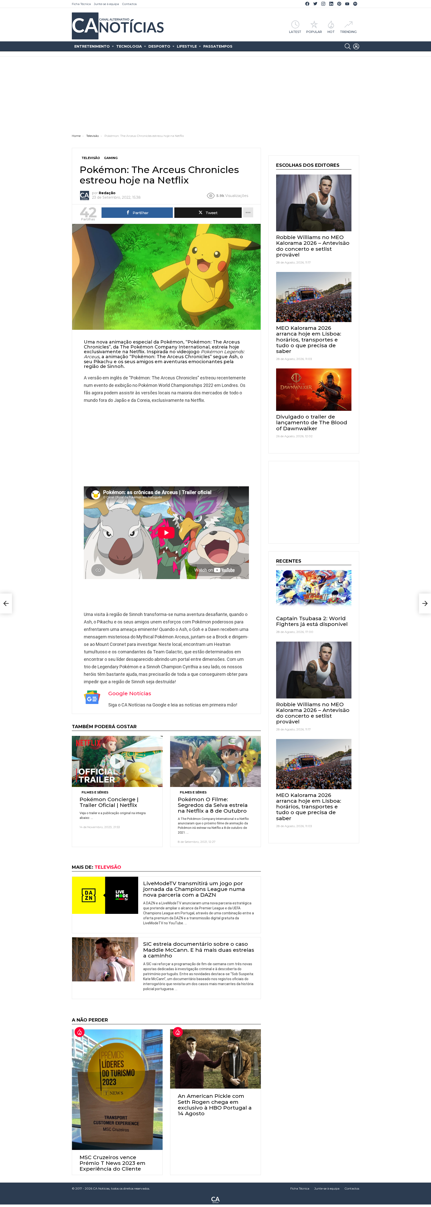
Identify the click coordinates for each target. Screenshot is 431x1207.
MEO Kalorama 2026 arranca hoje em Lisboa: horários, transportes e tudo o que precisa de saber (308, 339)
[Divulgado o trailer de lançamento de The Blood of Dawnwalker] (313, 389)
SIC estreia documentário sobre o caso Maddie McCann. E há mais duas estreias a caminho (198, 949)
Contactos (129, 4)
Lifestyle (187, 46)
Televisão (108, 867)
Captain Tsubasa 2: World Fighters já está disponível (312, 621)
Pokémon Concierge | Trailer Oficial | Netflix (109, 802)
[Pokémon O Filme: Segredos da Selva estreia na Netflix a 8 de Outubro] (215, 761)
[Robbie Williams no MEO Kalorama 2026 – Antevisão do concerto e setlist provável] (313, 202)
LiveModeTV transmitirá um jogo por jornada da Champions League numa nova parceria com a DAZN (194, 889)
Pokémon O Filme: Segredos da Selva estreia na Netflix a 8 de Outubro (213, 805)
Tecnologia (129, 46)
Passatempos (217, 46)
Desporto (159, 46)
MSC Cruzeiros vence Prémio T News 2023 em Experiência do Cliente (112, 1163)
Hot (331, 31)
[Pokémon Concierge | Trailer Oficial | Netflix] (117, 761)
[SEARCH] (348, 46)
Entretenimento (92, 46)
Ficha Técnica (81, 4)
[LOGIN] (356, 46)
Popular (314, 31)
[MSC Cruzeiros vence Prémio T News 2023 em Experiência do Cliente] (117, 1089)
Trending (348, 31)
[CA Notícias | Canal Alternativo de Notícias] (215, 1200)
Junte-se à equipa (106, 4)
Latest (295, 31)
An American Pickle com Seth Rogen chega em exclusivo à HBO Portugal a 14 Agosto (215, 1105)
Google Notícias (129, 693)
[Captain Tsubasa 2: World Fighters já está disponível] (313, 591)
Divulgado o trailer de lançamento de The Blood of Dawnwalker (311, 422)
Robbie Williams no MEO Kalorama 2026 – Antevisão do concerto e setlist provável (312, 246)
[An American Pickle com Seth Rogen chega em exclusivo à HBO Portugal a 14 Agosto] (215, 1059)
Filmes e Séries (95, 792)
